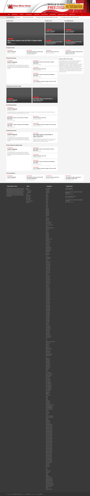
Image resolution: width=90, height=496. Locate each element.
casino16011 (48, 279)
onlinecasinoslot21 (49, 432)
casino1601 (48, 278)
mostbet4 (47, 413)
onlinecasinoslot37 (49, 452)
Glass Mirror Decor (11, 130)
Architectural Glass (62, 14)
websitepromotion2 (49, 479)
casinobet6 (48, 319)
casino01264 (48, 267)
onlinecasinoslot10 (49, 424)
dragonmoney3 (48, 355)
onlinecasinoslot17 (49, 431)
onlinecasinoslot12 (49, 425)
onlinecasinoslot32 (49, 449)
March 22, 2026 (10, 43)
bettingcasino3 (48, 248)
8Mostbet (47, 219)
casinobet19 (48, 299)
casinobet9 (48, 321)
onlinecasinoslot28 (49, 442)
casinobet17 (48, 296)
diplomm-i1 (48, 345)
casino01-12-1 (48, 261)
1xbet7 (47, 205)
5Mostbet (47, 213)
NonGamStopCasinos (49, 416)
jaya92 (47, 397)
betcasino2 (48, 243)
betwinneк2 (48, 254)
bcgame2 (47, 233)
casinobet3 (48, 312)
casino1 (47, 274)
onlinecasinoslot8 (49, 459)
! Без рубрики (48, 188)
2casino (47, 208)
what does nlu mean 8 (49, 483)
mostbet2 (47, 411)
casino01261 (48, 262)
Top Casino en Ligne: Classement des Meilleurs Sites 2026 (38, 17)
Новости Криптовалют (50, 484)
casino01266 (48, 269)
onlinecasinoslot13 (49, 427)
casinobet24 (48, 305)
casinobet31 (48, 313)
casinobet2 (48, 300)
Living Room (29, 191)
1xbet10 (47, 195)
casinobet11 (48, 289)
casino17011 (48, 281)
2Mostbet (47, 209)
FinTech (47, 369)
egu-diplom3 (48, 365)
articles (47, 226)
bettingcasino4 (48, 250)
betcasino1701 (48, 241)
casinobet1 (48, 286)
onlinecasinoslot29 (49, 444)
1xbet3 (47, 199)
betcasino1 (48, 240)
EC (46, 357)
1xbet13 (47, 198)
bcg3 (46, 230)
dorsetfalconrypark (49, 354)
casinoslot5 (48, 334)
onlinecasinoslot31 (49, 448)
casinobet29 (48, 310)
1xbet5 (47, 202)
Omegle (47, 418)
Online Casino (48, 421)
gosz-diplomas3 (48, 385)
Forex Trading (48, 372)
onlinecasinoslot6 (49, 456)
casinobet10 (48, 288)
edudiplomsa (48, 359)
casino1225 (48, 275)
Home (9, 14)
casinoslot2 (48, 331)
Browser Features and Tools (20, 17)
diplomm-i (47, 344)
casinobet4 (48, 316)
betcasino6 (48, 246)
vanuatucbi (47, 472)
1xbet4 (47, 201)
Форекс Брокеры (49, 489)
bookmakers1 (48, 258)
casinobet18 (48, 298)
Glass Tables (53, 14)
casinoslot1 (48, 330)
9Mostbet (47, 220)
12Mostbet (47, 192)
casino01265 (48, 268)
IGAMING (47, 393)
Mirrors (22, 14)
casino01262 (48, 264)
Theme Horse (28, 494)
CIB (46, 340)
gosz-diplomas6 (48, 389)
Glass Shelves (44, 14)
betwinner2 (48, 253)
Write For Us (72, 14)
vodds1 (47, 475)
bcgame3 (47, 234)
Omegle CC (48, 420)
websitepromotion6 (49, 482)
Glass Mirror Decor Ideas (17, 494)
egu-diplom (48, 361)
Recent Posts (69, 186)
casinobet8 (48, 320)
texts (47, 469)
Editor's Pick (49, 20)
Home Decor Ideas (11, 58)
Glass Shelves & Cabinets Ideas (14, 145)
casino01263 (48, 265)
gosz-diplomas (48, 382)
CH (46, 338)
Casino (47, 260)
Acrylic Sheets (48, 223)
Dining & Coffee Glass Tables (14, 86)
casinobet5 (48, 317)
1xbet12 (47, 196)
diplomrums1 (48, 350)
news (47, 414)
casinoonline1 (48, 327)
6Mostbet (47, 215)
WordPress (41, 494)
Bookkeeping (48, 257)
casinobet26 (48, 307)
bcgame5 (47, 237)
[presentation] (42, 21)
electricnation (48, 366)
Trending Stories (69, 20)
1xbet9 (47, 206)
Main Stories (10, 20)
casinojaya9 (48, 326)
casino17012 (48, 282)
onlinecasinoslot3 (49, 445)
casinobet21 (48, 303)
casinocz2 (47, 324)
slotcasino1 (48, 465)
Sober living (48, 466)
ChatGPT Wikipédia (76, 17)
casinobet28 (48, 309)
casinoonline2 (48, 328)
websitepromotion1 (49, 477)
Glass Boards (29, 14)
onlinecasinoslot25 (49, 438)
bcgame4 (47, 236)
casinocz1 (47, 323)
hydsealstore (48, 392)
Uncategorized (10, 40)
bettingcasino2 (48, 247)
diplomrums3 (48, 352)
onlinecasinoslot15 (49, 428)
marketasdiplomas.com (50, 404)
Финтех (47, 487)
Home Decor (14, 14)
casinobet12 (48, 291)
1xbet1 (47, 194)
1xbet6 (47, 203)
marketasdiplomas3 (49, 409)
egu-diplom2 (48, 364)
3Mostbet (47, 210)
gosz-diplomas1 (48, 383)
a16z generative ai (49, 222)
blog (46, 255)
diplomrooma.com (49, 348)
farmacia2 (47, 368)
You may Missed (11, 173)
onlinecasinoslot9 (49, 461)
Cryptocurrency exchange (50, 341)
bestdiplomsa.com (49, 239)
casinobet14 (48, 293)
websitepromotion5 (49, 480)
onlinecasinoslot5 (49, 455)
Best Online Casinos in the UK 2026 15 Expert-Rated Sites (54, 42)
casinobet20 (48, 302)
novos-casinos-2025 (49, 417)
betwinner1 (48, 251)
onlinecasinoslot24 (49, 437)
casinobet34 (48, 314)
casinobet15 (48, 295)
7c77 (46, 216)
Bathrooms (29, 192)
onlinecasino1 (48, 423)
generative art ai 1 (49, 375)
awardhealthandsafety (49, 227)
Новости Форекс (49, 486)
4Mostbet (47, 212)
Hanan (14, 43)
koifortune (47, 400)
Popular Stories (11, 47)
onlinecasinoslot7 (49, 458)
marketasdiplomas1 (49, 406)
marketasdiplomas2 (49, 407)
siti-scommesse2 (49, 462)
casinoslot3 (48, 333)
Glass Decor (36, 14)
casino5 (47, 285)
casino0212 (48, 271)
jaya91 (47, 396)
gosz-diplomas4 (48, 386)
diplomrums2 (48, 351)
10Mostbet (47, 189)
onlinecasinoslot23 (49, 435)
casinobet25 (48, 306)
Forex (47, 371)
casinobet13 (48, 292)
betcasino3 (48, 244)
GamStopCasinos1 (49, 373)
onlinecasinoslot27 (49, 441)
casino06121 (48, 272)
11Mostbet (47, 191)
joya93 (47, 399)
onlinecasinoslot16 (49, 430)
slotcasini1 (47, 463)
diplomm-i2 (48, 347)
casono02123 (48, 337)
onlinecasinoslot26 (49, 439)
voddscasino (48, 476)
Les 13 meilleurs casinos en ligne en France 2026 (61, 17)
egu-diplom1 (48, 362)
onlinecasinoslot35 (49, 451)
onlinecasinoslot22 (49, 434)
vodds (47, 473)
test (46, 468)
